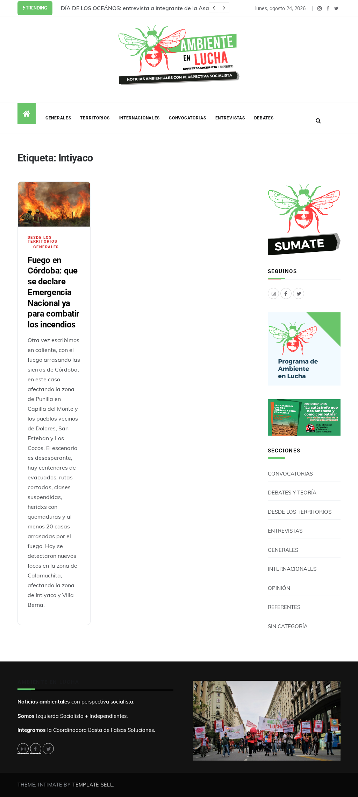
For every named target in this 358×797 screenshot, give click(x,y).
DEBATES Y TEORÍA (292, 492)
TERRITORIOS (94, 118)
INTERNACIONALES (139, 118)
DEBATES (264, 118)
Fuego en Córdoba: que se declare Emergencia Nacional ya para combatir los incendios (53, 292)
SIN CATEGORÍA (288, 626)
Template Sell (92, 785)
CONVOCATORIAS (187, 118)
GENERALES (58, 118)
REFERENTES (284, 607)
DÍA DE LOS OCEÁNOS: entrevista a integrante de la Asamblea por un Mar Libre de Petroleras (184, 8)
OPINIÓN (279, 588)
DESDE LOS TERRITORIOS (43, 239)
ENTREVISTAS (230, 118)
